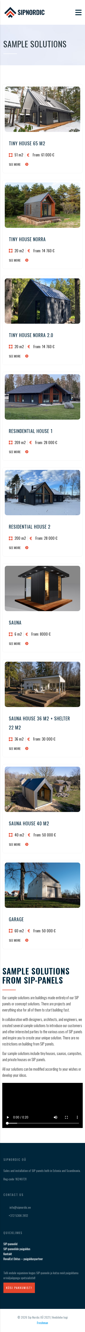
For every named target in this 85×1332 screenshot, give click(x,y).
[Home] (26, 12)
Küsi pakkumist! (19, 1288)
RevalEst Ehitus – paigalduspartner (23, 1259)
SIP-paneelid (10, 1244)
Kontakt (7, 1254)
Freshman (42, 1322)
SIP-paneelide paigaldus (16, 1249)
